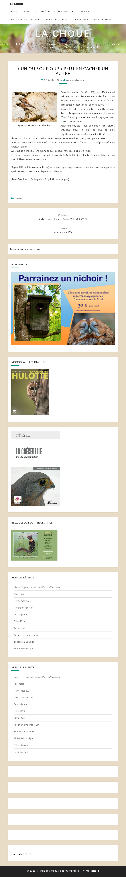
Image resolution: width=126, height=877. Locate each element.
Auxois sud (19, 628)
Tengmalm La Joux (24, 641)
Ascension (19, 593)
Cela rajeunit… (22, 614)
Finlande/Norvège (23, 648)
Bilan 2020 (19, 621)
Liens (64, 19)
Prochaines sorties (103, 19)
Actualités (41, 11)
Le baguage (83, 11)
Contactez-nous (80, 19)
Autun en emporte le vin (26, 634)
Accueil (13, 11)
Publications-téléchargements (25, 19)
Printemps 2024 (22, 600)
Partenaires (51, 19)
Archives (19, 198)
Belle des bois (21, 751)
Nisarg (95, 870)
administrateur (75, 80)
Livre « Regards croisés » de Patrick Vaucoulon (37, 587)
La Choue (17, 4)
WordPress (72, 870)
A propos (27, 11)
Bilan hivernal (21, 745)
